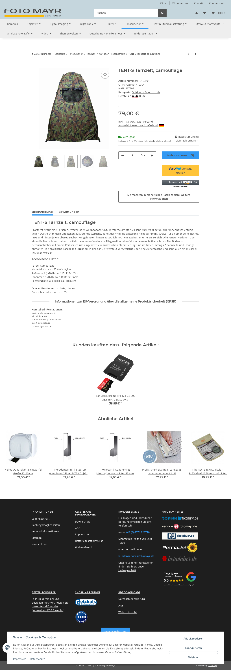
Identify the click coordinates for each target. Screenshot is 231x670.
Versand (148, 121)
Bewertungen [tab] (68, 212)
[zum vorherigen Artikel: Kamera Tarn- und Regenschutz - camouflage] (188, 54)
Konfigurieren (193, 647)
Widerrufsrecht (84, 547)
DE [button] (162, 3)
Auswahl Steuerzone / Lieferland (138, 125)
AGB (77, 528)
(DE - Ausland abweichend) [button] (157, 140)
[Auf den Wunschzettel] (105, 75)
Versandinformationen (45, 531)
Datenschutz (37, 658)
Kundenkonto (217, 3)
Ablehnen (193, 657)
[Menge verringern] (123, 155)
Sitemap (37, 538)
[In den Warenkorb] (35, 66)
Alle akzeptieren (193, 638)
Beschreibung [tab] (42, 212)
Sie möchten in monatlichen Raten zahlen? (158, 196)
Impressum (19, 658)
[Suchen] (162, 13)
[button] (197, 13)
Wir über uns (180, 3)
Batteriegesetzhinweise (89, 541)
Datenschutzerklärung (131, 599)
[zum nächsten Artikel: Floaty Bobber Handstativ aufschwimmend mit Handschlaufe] (195, 54)
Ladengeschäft (40, 518)
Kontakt (198, 3)
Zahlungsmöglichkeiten (46, 525)
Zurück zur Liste (42, 53)
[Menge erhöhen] (152, 155)
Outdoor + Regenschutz (146, 92)
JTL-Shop (212, 665)
